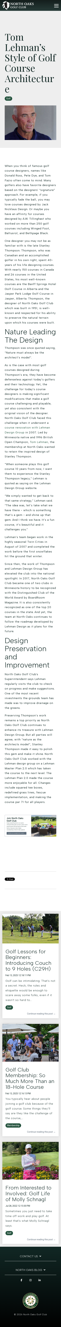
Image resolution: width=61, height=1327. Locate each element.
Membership (13, 1125)
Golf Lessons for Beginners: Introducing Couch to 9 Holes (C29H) (28, 960)
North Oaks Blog (29, 1270)
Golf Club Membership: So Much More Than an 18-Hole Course (29, 1078)
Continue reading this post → (41, 1013)
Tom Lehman (39, 442)
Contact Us (29, 1256)
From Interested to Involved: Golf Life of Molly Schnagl (28, 1193)
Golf (8, 98)
